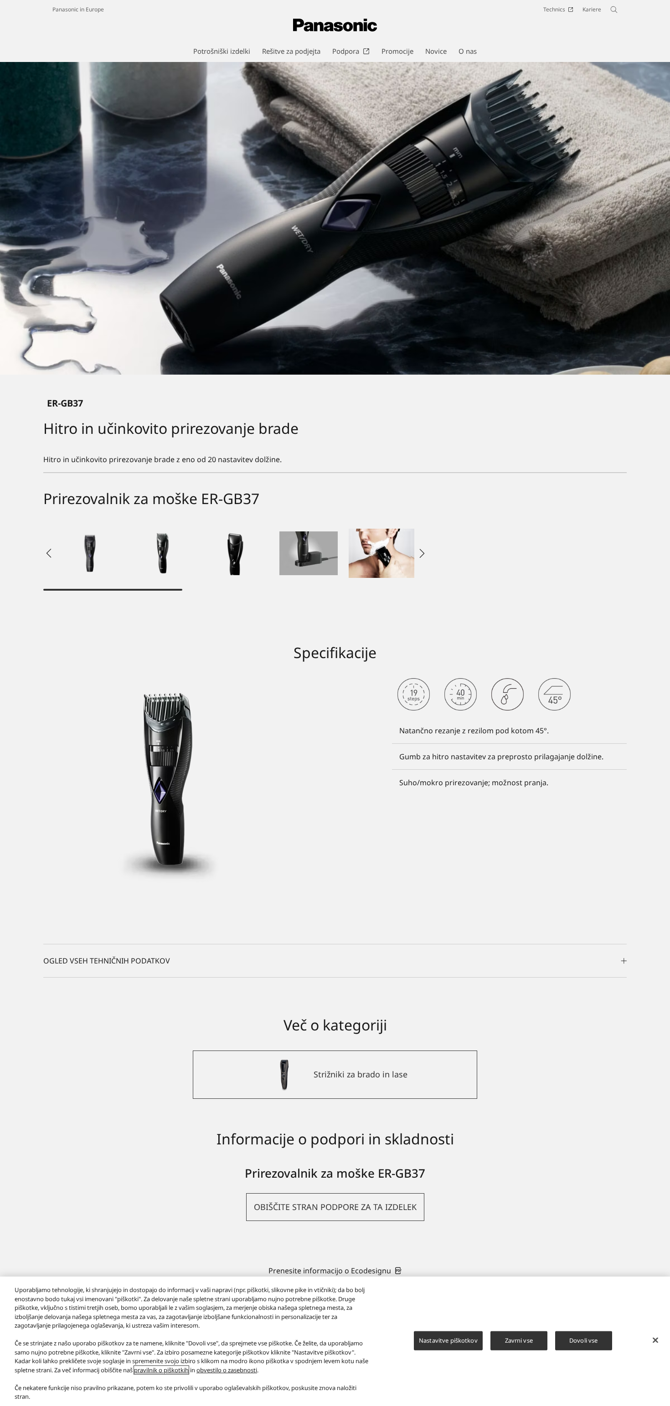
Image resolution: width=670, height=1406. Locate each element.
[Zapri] (655, 1340)
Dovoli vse (583, 1340)
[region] (335, 1341)
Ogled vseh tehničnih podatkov (106, 961)
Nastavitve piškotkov (448, 1340)
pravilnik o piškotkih (161, 1370)
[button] (90, 553)
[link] (335, 1271)
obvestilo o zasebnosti (226, 1370)
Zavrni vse (519, 1340)
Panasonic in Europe (78, 9)
